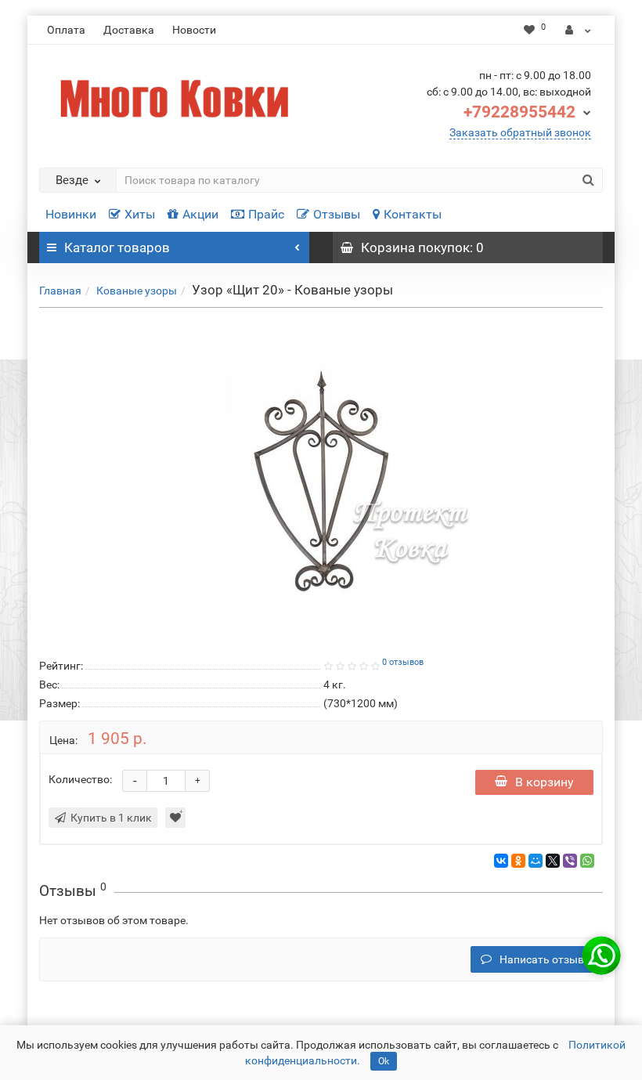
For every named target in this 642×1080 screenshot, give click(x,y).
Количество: (80, 779)
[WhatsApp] (587, 861)
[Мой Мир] (535, 861)
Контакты (413, 214)
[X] (553, 861)
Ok (383, 1061)
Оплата (66, 29)
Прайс (266, 214)
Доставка (128, 29)
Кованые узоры (136, 290)
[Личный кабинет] (578, 30)
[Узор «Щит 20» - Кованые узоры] (321, 480)
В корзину (544, 782)
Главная (60, 290)
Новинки (70, 214)
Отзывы (336, 214)
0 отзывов (403, 662)
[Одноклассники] (518, 861)
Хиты (139, 214)
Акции (200, 214)
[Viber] (570, 861)
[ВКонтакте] (501, 861)
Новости (194, 29)
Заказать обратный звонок (520, 132)
